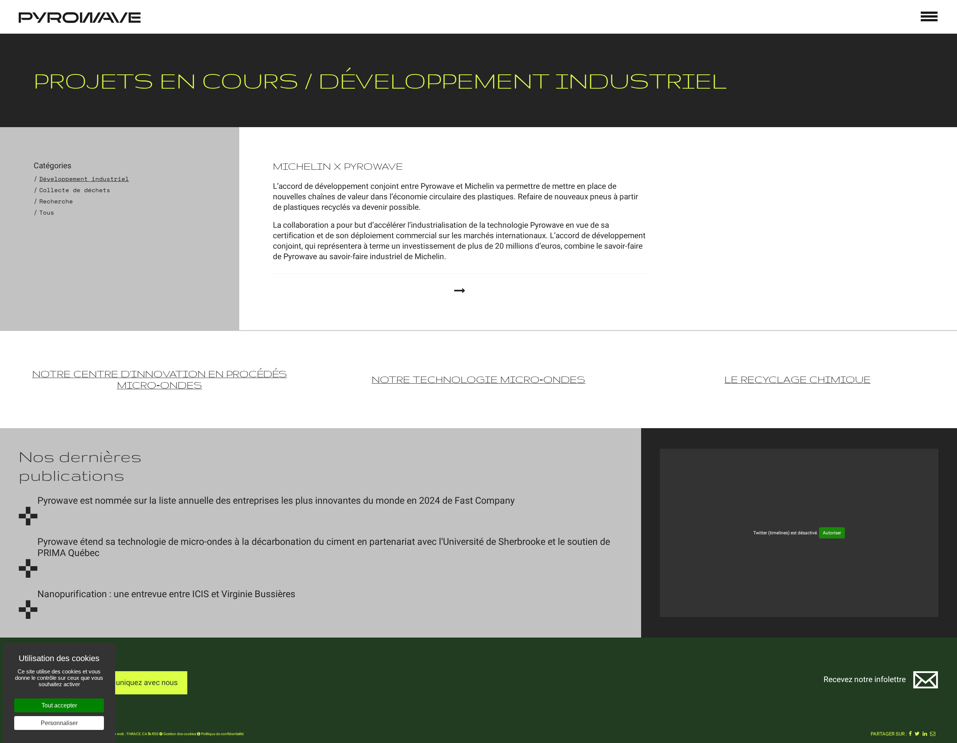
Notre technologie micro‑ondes (478, 379)
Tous (46, 212)
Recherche (56, 201)
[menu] (929, 16)
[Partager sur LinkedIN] (925, 734)
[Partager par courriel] (932, 734)
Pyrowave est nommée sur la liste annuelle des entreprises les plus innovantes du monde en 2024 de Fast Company (276, 501)
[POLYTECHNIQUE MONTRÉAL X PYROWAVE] (459, 291)
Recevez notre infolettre (865, 679)
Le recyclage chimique (797, 379)
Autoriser (832, 532)
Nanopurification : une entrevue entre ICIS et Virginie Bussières (166, 594)
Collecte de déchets (74, 189)
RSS (155, 734)
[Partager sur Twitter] (917, 734)
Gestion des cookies (179, 734)
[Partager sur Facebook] (910, 734)
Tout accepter (59, 705)
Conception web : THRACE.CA (122, 734)
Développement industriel (84, 178)
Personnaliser (59, 723)
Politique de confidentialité (222, 734)
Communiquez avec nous (135, 682)
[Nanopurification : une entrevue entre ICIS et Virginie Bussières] (28, 609)
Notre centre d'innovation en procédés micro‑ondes (159, 379)
